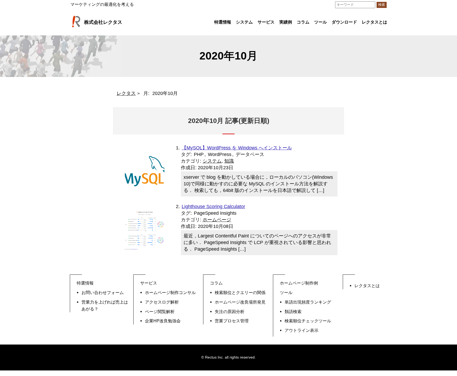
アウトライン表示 (301, 330)
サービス (266, 22)
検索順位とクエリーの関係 (240, 292)
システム (212, 161)
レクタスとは (374, 22)
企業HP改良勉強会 (163, 320)
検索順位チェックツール (308, 320)
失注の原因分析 (229, 311)
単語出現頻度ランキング (308, 302)
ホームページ (217, 219)
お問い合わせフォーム (102, 292)
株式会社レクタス (103, 22)
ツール (320, 22)
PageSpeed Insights (215, 213)
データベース (250, 154)
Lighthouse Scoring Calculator (213, 206)
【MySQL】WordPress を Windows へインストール (237, 147)
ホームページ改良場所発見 (240, 302)
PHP (199, 154)
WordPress (219, 154)
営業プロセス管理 (232, 320)
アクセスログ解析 (162, 302)
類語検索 (293, 311)
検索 (381, 5)
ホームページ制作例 (299, 283)
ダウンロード (344, 22)
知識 (229, 161)
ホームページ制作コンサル (170, 292)
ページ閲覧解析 (160, 311)
